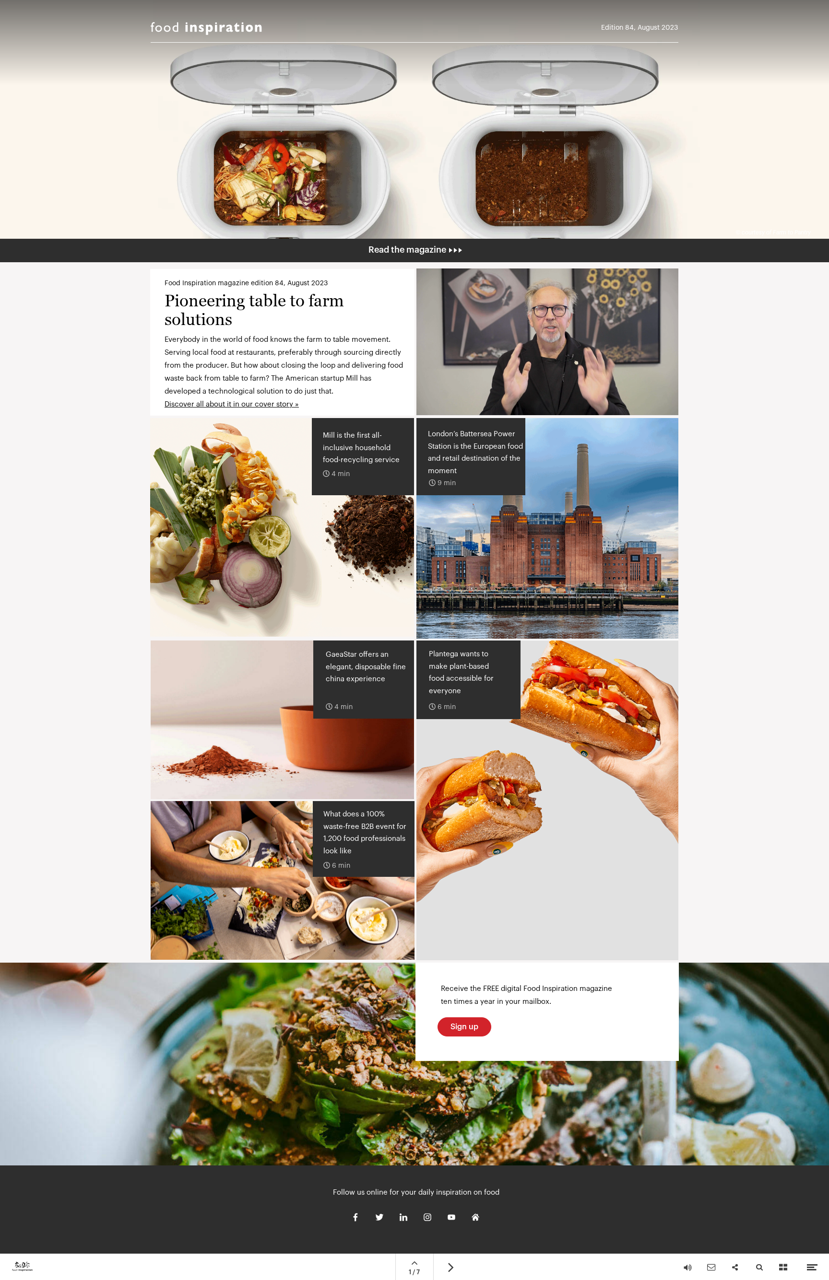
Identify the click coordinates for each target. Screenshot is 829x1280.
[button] (547, 341)
